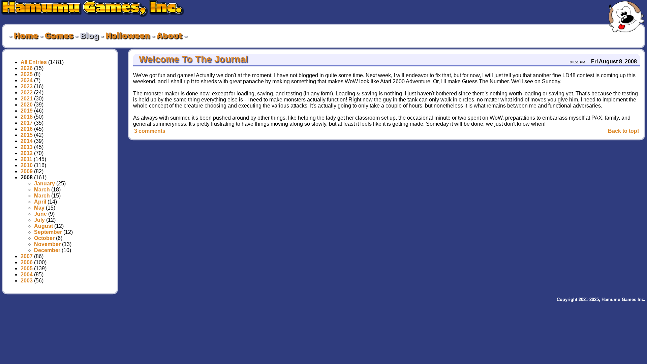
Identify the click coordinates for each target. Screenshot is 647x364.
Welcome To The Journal (192, 59)
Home (26, 36)
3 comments (149, 131)
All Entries (34, 62)
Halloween (127, 36)
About (169, 36)
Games (59, 36)
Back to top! (623, 131)
